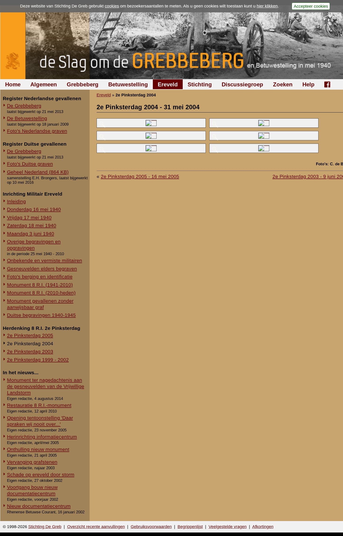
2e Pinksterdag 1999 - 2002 (38, 359)
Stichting (200, 84)
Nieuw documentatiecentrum (39, 506)
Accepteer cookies (311, 6)
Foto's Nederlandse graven (37, 131)
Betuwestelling (128, 84)
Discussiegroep (242, 84)
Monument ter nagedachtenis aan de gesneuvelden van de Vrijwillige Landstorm (45, 386)
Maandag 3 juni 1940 (30, 233)
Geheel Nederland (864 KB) (38, 172)
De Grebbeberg (24, 105)
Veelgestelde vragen (228, 526)
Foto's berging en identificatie (40, 276)
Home (13, 84)
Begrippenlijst (190, 526)
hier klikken (267, 6)
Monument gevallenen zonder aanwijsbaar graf (40, 304)
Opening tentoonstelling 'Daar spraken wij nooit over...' (40, 421)
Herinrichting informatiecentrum (42, 436)
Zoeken (283, 84)
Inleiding (16, 201)
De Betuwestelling (27, 118)
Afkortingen (262, 526)
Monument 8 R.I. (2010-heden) (41, 292)
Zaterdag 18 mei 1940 (31, 225)
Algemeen (43, 84)
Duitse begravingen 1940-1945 (41, 315)
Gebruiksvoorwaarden (151, 526)
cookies (112, 6)
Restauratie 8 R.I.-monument (39, 405)
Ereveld (168, 84)
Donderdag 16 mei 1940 (34, 209)
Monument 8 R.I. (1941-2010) (40, 284)
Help (308, 84)
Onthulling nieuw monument (38, 449)
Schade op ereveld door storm (40, 474)
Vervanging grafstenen (32, 462)
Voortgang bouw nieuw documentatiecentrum (32, 490)
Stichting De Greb (44, 526)
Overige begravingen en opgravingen (34, 244)
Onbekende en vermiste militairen (44, 260)
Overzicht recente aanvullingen (96, 526)
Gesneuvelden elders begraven (42, 268)
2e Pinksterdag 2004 (30, 343)
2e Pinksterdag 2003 (30, 351)
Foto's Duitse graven (30, 163)
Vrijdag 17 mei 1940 (29, 217)
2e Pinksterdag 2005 (30, 335)
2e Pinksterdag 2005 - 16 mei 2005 (140, 176)
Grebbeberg (82, 84)
